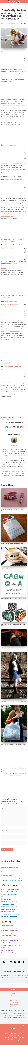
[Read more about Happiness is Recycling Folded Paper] (14, 528)
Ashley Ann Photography (8, 241)
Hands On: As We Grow (14, 385)
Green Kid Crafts (14, 331)
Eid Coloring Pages (6, 899)
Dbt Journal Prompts (7, 933)
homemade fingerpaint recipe (9, 266)
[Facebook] (7, 427)
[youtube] (11, 962)
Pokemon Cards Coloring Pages (10, 892)
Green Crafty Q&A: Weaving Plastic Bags (13, 599)
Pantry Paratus (19, 1040)
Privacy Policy (14, 1000)
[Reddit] (21, 427)
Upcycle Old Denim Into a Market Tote (13, 744)
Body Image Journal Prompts (9, 930)
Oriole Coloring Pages (7, 904)
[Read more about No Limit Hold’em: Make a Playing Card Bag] (14, 612)
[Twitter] (10, 427)
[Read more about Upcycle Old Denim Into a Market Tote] (14, 723)
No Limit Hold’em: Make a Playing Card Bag (13, 625)
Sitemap (12, 1007)
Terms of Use (14, 998)
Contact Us (14, 996)
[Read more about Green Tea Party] (14, 556)
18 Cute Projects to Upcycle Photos (12, 880)
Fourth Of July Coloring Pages (10, 889)
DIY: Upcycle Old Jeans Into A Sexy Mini (13, 701)
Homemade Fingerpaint (13, 245)
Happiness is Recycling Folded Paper (12, 543)
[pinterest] (23, 962)
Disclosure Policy (14, 1004)
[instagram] (19, 962)
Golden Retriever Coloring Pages (10, 914)
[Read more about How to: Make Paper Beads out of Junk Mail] (14, 497)
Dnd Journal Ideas (6, 948)
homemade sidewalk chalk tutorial (10, 169)
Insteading (15, 1037)
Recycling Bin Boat (11, 301)
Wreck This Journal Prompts (9, 935)
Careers (20, 1033)
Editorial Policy (14, 1002)
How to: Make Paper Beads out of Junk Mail (13, 509)
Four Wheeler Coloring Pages (9, 901)
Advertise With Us (14, 1035)
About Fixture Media (10, 1033)
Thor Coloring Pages (7, 896)
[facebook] (15, 962)
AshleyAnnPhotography (7, 216)
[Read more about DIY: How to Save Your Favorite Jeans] (14, 637)
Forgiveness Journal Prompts (9, 928)
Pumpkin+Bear (17, 473)
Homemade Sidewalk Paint (14, 366)
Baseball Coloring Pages (8, 911)
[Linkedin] (18, 427)
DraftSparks (22, 1037)
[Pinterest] (14, 427)
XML (16, 1007)
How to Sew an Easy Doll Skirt (9, 867)
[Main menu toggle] (1, 1)
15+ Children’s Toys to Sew (9, 865)
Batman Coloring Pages (8, 909)
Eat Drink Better (10, 1040)
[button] (26, 2)
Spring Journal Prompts (8, 943)
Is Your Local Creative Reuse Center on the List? (13, 870)
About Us (14, 993)
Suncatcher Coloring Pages (9, 894)
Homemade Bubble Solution (14, 179)
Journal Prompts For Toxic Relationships (12, 945)
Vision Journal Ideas (7, 925)
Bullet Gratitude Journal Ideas (10, 940)
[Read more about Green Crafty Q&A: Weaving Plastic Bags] (14, 584)
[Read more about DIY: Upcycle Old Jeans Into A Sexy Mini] (14, 675)
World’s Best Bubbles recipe (11, 214)
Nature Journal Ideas (7, 950)
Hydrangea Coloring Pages (9, 906)
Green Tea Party (6, 568)
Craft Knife (19, 469)
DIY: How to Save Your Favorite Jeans (12, 648)
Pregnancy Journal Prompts (9, 953)
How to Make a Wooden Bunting (10, 878)
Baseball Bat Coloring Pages (9, 916)
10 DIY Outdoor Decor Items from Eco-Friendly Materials (13, 874)
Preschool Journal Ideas (8, 938)
